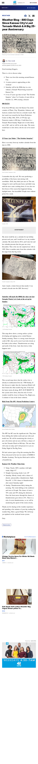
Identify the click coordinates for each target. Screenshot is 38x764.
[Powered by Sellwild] (33, 640)
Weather (6, 15)
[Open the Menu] (3, 2)
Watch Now (33, 2)
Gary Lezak (11, 61)
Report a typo (6, 524)
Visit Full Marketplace (30, 536)
